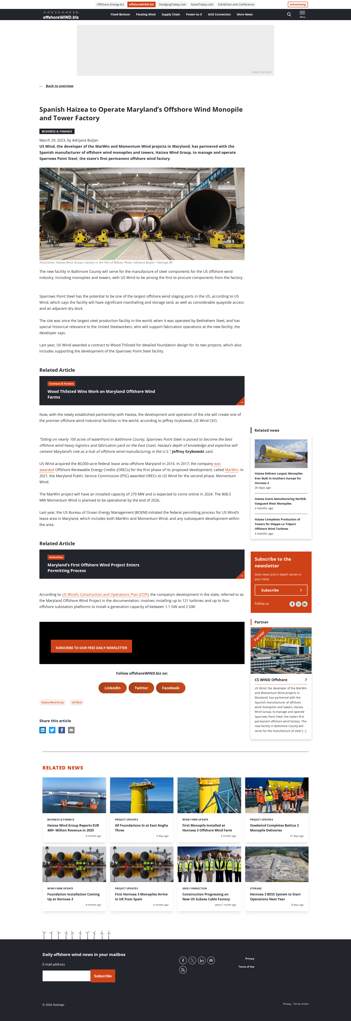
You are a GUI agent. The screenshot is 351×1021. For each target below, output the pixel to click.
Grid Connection (219, 14)
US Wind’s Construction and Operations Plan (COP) (105, 594)
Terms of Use (246, 966)
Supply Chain (171, 14)
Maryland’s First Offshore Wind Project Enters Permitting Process (93, 567)
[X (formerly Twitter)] (298, 604)
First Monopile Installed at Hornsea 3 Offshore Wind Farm (207, 827)
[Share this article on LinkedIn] (42, 730)
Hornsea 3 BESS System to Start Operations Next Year (275, 896)
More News (245, 14)
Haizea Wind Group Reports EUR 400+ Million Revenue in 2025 (73, 827)
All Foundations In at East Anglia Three (141, 827)
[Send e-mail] (211, 960)
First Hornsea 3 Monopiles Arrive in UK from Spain (141, 896)
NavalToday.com (202, 4)
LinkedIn (113, 687)
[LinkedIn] (305, 604)
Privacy (249, 958)
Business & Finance (57, 131)
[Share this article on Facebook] (61, 730)
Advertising (298, 4)
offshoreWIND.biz (141, 4)
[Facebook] (292, 604)
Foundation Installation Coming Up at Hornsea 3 (73, 896)
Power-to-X (194, 14)
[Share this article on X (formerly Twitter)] (52, 730)
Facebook (170, 687)
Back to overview (59, 86)
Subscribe (270, 590)
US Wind (77, 703)
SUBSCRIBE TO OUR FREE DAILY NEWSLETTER (91, 648)
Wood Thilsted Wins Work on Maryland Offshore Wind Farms (101, 394)
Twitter (141, 687)
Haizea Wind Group (52, 703)
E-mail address (53, 964)
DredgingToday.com (172, 4)
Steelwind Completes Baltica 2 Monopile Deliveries (274, 827)
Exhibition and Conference (236, 4)
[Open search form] (289, 14)
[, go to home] (61, 15)
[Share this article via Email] (71, 730)
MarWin (231, 469)
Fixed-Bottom (120, 14)
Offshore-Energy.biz (110, 4)
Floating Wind (146, 14)
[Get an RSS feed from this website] (183, 970)
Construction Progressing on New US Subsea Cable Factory (206, 896)
